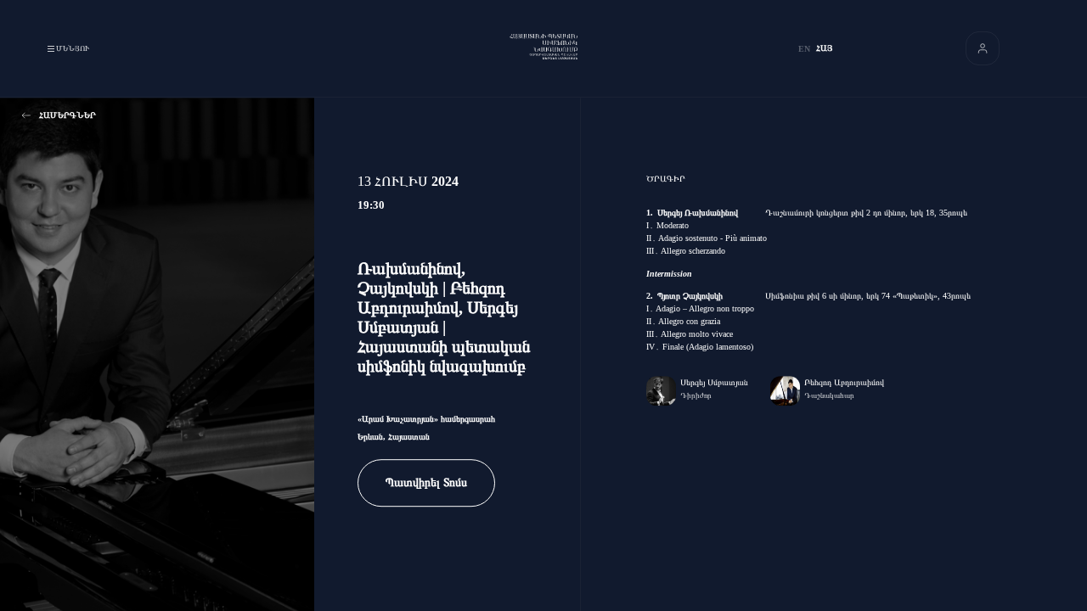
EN (804, 48)
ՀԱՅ (824, 48)
